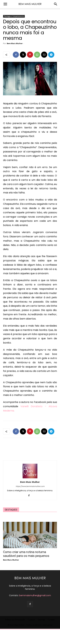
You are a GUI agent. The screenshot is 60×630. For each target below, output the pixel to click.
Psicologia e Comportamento (14, 16)
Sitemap (41, 619)
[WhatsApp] (37, 55)
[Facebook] (16, 55)
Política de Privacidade (15, 619)
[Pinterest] (30, 55)
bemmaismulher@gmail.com (35, 595)
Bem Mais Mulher (15, 43)
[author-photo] (30, 477)
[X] (23, 55)
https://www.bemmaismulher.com (30, 486)
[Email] (44, 55)
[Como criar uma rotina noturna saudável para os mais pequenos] (30, 535)
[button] (5, 4)
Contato (51, 619)
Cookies (31, 619)
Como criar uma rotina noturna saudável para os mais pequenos (26, 554)
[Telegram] (51, 55)
